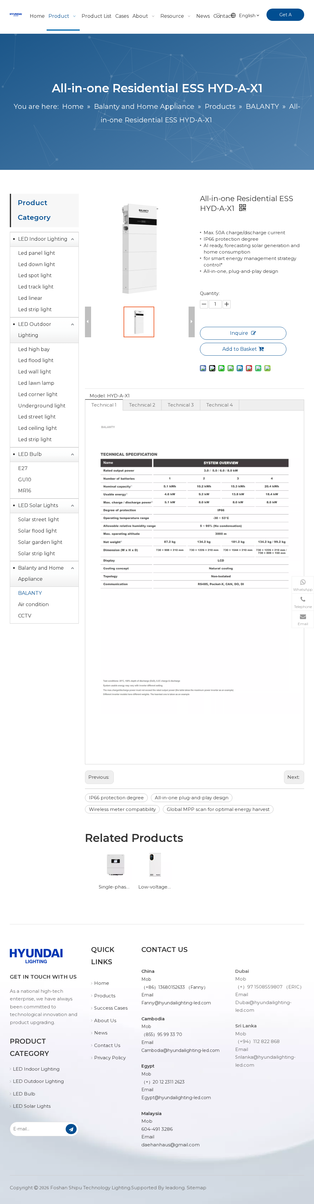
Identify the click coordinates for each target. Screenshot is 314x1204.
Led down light (36, 264)
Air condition (33, 604)
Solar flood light (37, 531)
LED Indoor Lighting (42, 239)
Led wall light (34, 372)
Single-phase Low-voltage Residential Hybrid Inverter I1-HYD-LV (115, 887)
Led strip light (35, 309)
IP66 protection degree (116, 798)
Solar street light (38, 519)
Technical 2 (142, 405)
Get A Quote (284, 16)
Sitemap (196, 1188)
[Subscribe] (71, 1129)
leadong (175, 1188)
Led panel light (36, 253)
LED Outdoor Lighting (34, 329)
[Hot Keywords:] (218, 15)
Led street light (37, 417)
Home (101, 983)
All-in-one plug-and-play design (191, 798)
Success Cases (111, 1008)
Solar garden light (40, 542)
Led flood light (36, 360)
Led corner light (38, 394)
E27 (23, 468)
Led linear (30, 298)
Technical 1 (104, 405)
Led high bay (34, 349)
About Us (105, 1020)
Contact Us (107, 1045)
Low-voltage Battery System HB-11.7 (155, 887)
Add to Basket (239, 349)
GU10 (24, 480)
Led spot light (35, 275)
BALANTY (30, 593)
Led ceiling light (37, 428)
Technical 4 (219, 405)
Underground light (42, 406)
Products (104, 996)
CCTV (24, 616)
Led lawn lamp (36, 383)
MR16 (24, 491)
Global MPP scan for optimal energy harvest (218, 809)
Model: (97, 396)
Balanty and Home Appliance (41, 573)
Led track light (36, 287)
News (100, 1033)
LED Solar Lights (38, 505)
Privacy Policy (110, 1058)
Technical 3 (181, 405)
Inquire (239, 333)
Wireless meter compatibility (122, 809)
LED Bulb (30, 454)
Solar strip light (36, 553)
